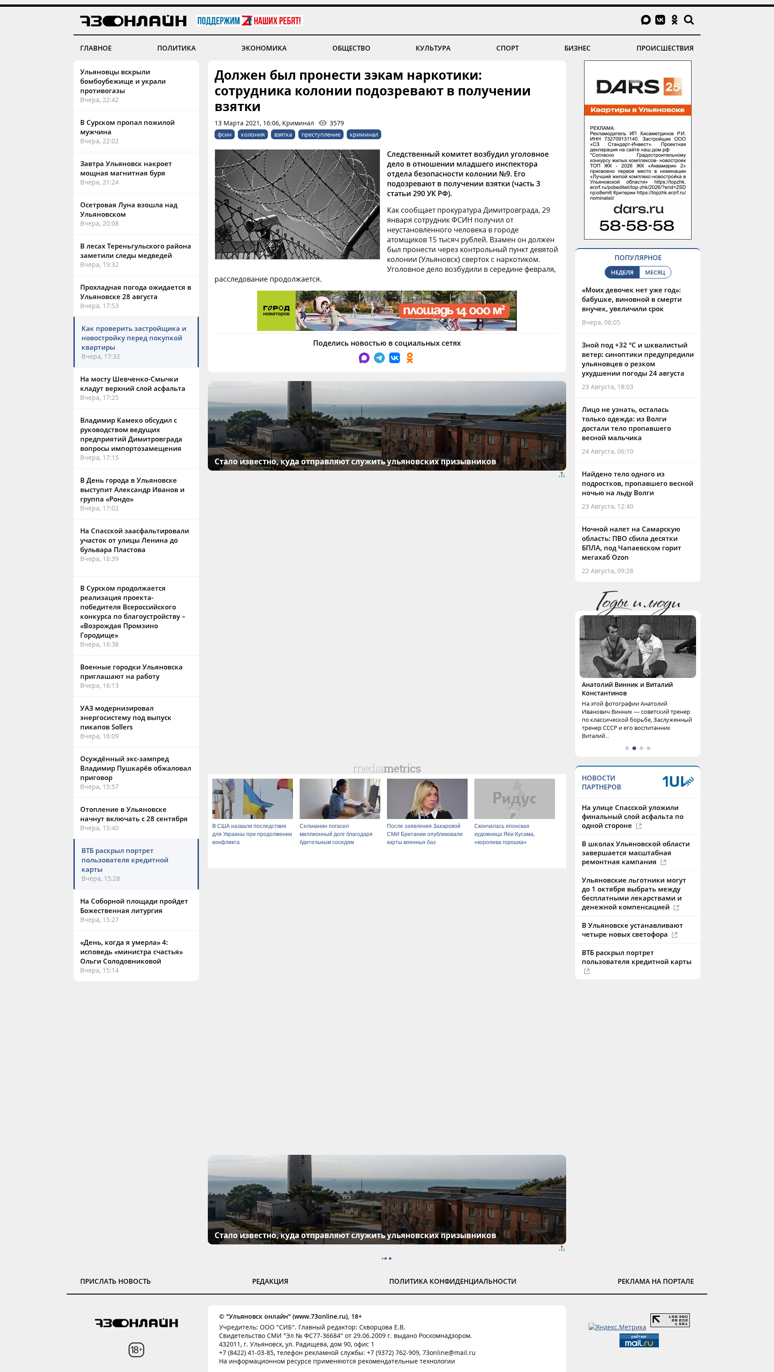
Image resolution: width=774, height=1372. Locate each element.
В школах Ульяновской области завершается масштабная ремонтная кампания (636, 852)
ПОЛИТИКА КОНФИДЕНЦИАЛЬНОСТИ (452, 1281)
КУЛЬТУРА (433, 47)
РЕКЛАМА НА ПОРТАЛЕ (656, 1281)
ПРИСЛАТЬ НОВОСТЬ (115, 1281)
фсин (225, 134)
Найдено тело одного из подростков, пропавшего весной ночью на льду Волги (637, 483)
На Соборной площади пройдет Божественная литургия (134, 905)
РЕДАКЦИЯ (270, 1281)
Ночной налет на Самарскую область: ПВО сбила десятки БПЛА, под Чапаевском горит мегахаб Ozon (631, 543)
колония (253, 134)
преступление (320, 134)
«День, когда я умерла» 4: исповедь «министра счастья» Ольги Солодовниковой (131, 951)
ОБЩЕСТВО (351, 47)
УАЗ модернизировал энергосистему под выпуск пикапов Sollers (126, 717)
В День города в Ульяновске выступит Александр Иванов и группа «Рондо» (132, 489)
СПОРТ (507, 47)
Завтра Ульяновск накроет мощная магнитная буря (126, 168)
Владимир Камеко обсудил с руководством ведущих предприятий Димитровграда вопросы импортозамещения (131, 434)
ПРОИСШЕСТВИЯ (665, 47)
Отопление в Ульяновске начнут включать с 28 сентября (134, 814)
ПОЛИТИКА (176, 47)
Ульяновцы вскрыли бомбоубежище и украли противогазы (123, 81)
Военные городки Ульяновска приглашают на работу (131, 671)
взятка (283, 134)
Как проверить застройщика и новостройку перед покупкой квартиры (134, 338)
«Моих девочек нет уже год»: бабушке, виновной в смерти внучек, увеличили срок (632, 299)
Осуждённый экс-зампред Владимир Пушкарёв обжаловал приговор (135, 768)
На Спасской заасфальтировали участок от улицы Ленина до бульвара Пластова (134, 540)
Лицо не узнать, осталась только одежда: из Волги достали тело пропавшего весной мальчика (626, 423)
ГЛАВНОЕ (96, 47)
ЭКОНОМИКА (264, 47)
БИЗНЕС (577, 47)
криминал (364, 134)
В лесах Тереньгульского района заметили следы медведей (135, 250)
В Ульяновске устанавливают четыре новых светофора (632, 930)
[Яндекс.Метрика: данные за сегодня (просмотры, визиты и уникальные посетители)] (617, 1327)
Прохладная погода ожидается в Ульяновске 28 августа (135, 292)
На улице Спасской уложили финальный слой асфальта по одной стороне (633, 816)
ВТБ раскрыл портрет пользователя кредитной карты (125, 860)
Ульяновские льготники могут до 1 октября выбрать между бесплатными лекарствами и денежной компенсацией (634, 893)
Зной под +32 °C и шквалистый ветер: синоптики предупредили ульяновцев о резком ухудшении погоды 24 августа (638, 358)
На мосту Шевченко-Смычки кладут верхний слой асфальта (132, 383)
